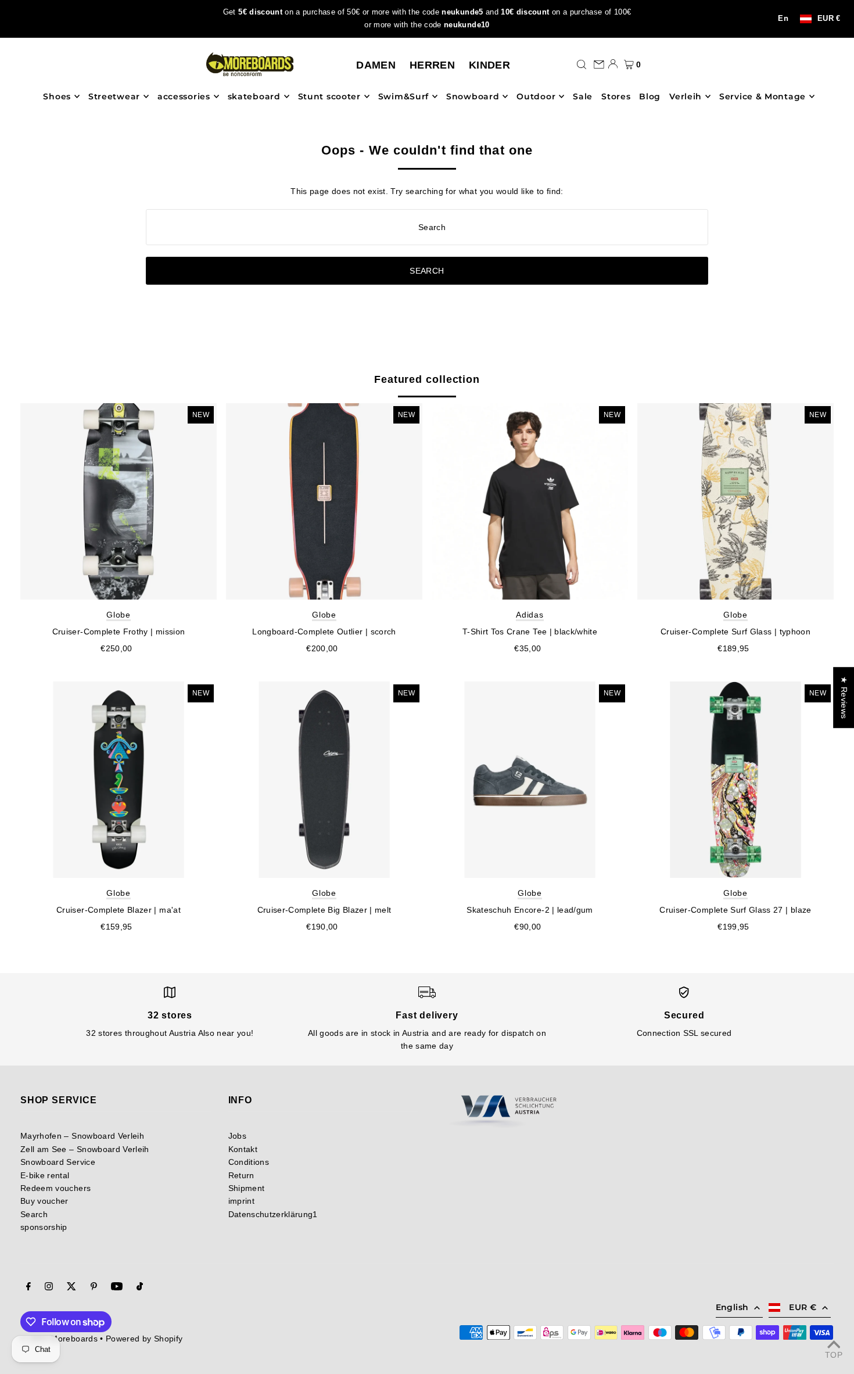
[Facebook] (28, 1287)
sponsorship (43, 1227)
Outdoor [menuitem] (535, 96)
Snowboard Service (57, 1162)
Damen (376, 65)
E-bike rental (45, 1175)
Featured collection (427, 379)
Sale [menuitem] (583, 96)
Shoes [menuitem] (57, 96)
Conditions (249, 1162)
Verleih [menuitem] (685, 96)
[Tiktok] (140, 1287)
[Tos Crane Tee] (530, 501)
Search (34, 1214)
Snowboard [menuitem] (472, 96)
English (732, 1307)
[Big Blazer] (324, 779)
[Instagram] (49, 1287)
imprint (241, 1201)
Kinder (489, 65)
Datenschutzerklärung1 (273, 1214)
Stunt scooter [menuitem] (329, 96)
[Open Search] (581, 64)
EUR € (829, 19)
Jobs (237, 1135)
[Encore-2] (530, 779)
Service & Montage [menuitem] (762, 96)
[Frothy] (118, 501)
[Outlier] (324, 501)
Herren (432, 65)
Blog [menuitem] (650, 96)
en (783, 19)
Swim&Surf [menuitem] (403, 96)
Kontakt (242, 1149)
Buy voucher (44, 1201)
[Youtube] (117, 1287)
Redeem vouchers (55, 1188)
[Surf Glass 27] (735, 779)
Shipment (246, 1188)
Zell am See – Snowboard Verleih (84, 1149)
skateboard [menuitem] (254, 96)
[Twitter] (71, 1287)
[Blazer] (118, 779)
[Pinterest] (94, 1287)
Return (241, 1175)
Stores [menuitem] (615, 96)
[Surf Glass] (735, 501)
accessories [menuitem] (183, 96)
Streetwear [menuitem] (114, 96)
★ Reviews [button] (844, 697)
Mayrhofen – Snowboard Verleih (82, 1135)
